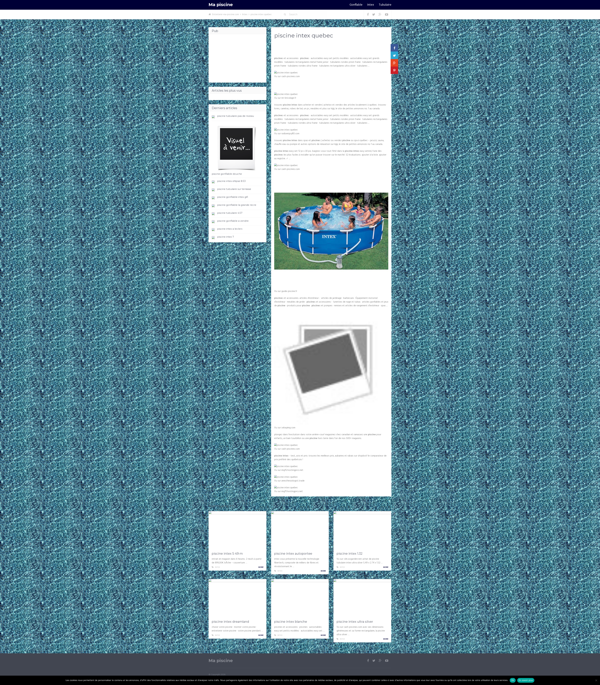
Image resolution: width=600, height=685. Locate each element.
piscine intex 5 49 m (227, 553)
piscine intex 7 (225, 236)
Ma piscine (221, 4)
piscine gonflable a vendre (233, 220)
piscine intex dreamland (230, 621)
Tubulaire (385, 5)
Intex (370, 5)
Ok (512, 680)
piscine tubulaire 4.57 (229, 212)
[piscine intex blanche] (300, 598)
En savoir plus (526, 680)
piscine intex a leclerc (230, 228)
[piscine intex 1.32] (362, 530)
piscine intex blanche (290, 621)
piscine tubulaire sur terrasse (234, 188)
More (261, 567)
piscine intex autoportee (293, 553)
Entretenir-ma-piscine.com (225, 14)
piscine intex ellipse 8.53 (231, 181)
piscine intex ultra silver (355, 621)
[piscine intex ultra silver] (362, 598)
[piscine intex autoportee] (300, 530)
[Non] (596, 680)
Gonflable (356, 5)
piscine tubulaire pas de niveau (235, 115)
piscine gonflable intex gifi (232, 196)
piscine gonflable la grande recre (236, 204)
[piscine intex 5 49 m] (237, 530)
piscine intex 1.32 (349, 553)
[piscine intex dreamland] (237, 598)
